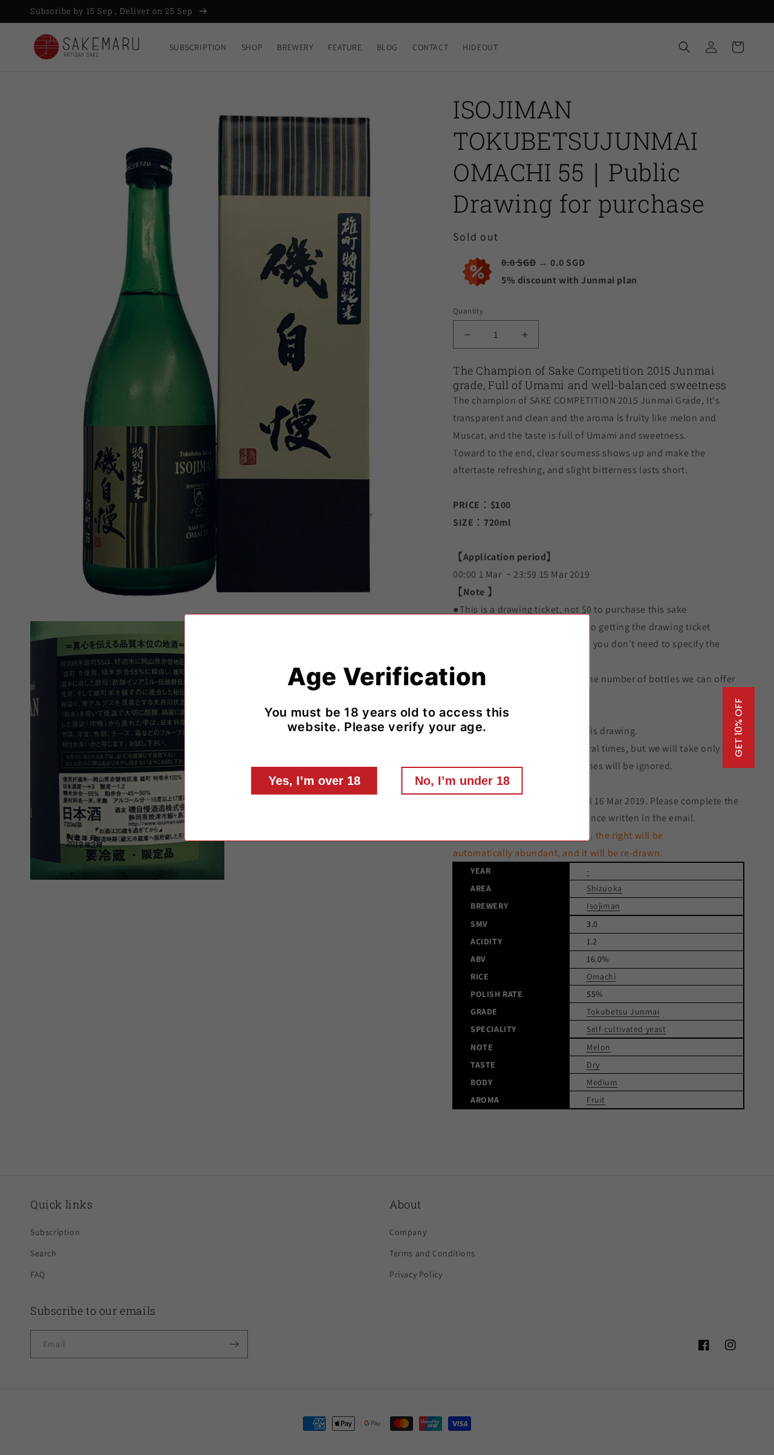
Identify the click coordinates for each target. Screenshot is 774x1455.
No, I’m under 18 (462, 780)
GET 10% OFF (739, 727)
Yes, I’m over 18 (314, 780)
